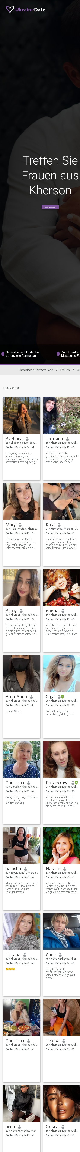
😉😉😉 (10, 969)
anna (10, 1126)
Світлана (15, 782)
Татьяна (54, 438)
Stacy (11, 610)
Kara (50, 524)
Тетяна (13, 954)
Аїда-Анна (16, 696)
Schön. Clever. (13, 711)
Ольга (52, 1126)
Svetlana (14, 438)
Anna (51, 954)
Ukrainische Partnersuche (36, 370)
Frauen (65, 370)
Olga (50, 696)
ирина (52, 610)
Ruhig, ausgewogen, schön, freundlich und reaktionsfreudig (21, 800)
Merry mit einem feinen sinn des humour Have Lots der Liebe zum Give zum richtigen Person (22, 888)
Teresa (52, 1040)
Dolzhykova (57, 782)
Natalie (53, 868)
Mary (11, 524)
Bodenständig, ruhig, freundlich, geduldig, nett (60, 713)
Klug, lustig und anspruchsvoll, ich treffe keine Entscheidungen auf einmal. (60, 974)
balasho (13, 868)
